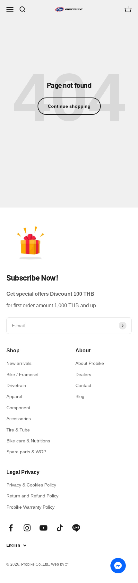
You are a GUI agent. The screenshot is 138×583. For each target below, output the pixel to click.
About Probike (89, 363)
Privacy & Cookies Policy (31, 484)
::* (67, 564)
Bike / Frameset (22, 374)
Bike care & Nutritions (28, 440)
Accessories (18, 418)
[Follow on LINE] (76, 527)
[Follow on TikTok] (60, 527)
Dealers (83, 374)
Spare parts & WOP (26, 451)
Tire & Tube (18, 429)
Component (18, 407)
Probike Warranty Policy (30, 507)
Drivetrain (16, 385)
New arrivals (18, 363)
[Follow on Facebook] (10, 527)
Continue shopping (69, 106)
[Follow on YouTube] (43, 527)
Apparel (14, 396)
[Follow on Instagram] (27, 527)
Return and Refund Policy (32, 495)
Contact (83, 385)
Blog (79, 396)
